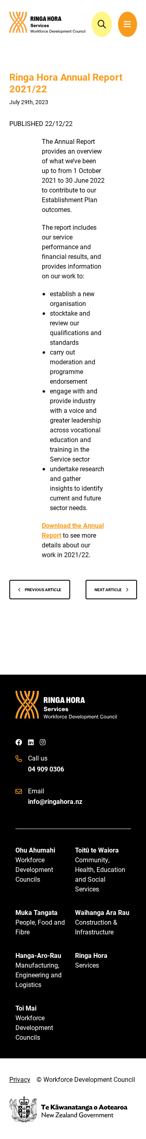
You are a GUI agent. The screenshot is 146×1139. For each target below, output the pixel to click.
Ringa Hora (91, 960)
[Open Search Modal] (102, 24)
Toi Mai (34, 1022)
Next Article (108, 589)
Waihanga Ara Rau (102, 922)
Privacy (19, 1079)
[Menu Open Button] (127, 24)
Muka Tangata (40, 922)
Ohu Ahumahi (35, 864)
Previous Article (42, 589)
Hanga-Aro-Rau (38, 970)
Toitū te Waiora (100, 869)
